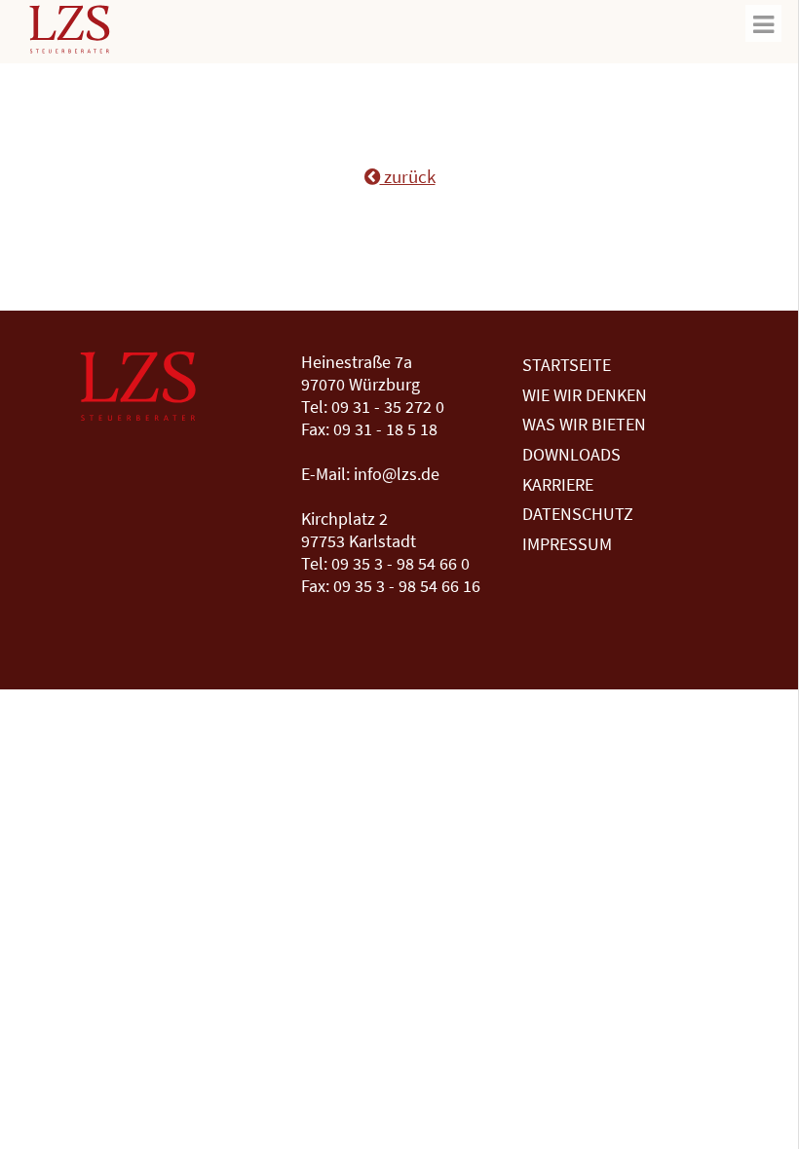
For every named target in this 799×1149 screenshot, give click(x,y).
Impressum (567, 544)
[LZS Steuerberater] (69, 36)
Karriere (557, 484)
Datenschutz (577, 513)
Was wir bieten (584, 424)
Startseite (566, 364)
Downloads (571, 454)
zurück (408, 176)
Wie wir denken (584, 395)
